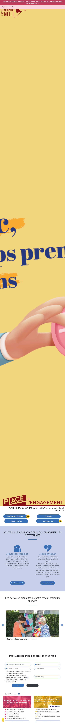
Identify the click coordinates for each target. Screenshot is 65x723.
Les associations (48, 521)
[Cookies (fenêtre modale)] (3, 720)
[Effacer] (32, 685)
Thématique (40, 668)
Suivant (61, 625)
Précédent (3, 625)
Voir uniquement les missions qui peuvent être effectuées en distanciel (18, 672)
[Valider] (18, 685)
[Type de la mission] (6, 668)
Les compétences (16, 521)
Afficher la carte (12, 694)
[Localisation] (6, 664)
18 (28, 516)
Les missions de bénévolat (15, 516)
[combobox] (18, 664)
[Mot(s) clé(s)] (35, 676)
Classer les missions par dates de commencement (16, 681)
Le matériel (48, 516)
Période (38, 664)
